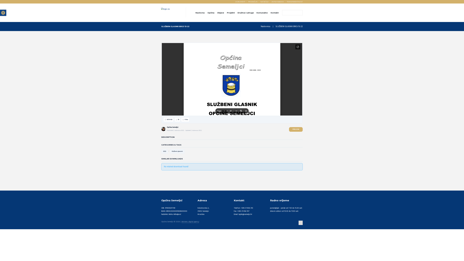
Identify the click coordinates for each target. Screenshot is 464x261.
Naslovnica (265, 26)
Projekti (231, 13)
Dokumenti (240, 2)
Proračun (252, 2)
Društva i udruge (246, 13)
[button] (3, 13)
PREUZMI (296, 129)
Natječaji (264, 2)
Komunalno (262, 13)
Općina (210, 13)
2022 (164, 151)
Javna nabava (277, 2)
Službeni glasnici (177, 151)
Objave (220, 13)
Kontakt (275, 13)
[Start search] (285, 12)
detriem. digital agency (190, 222)
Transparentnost (295, 2)
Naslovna (200, 13)
